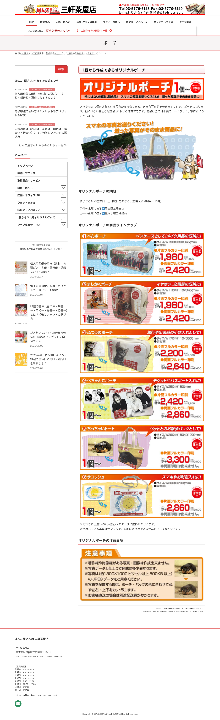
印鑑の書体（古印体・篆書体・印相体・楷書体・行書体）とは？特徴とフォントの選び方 (41, 132)
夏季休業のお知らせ (58, 30)
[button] (94, 30)
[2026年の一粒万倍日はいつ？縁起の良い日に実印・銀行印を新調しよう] (21, 359)
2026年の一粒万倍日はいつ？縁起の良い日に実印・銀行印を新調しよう (48, 359)
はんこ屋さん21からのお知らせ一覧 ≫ (43, 145)
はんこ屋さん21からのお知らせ (42, 89)
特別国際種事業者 (41, 244)
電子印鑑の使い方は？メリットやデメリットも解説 (48, 288)
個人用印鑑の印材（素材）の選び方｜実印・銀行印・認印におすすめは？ (48, 267)
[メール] (18, 703)
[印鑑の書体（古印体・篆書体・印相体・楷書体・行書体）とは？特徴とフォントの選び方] (21, 311)
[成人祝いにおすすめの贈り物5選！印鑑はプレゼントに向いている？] (21, 337)
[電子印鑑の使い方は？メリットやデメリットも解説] (21, 290)
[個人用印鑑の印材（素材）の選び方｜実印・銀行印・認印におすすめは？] (21, 268)
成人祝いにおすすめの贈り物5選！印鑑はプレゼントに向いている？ (48, 337)
